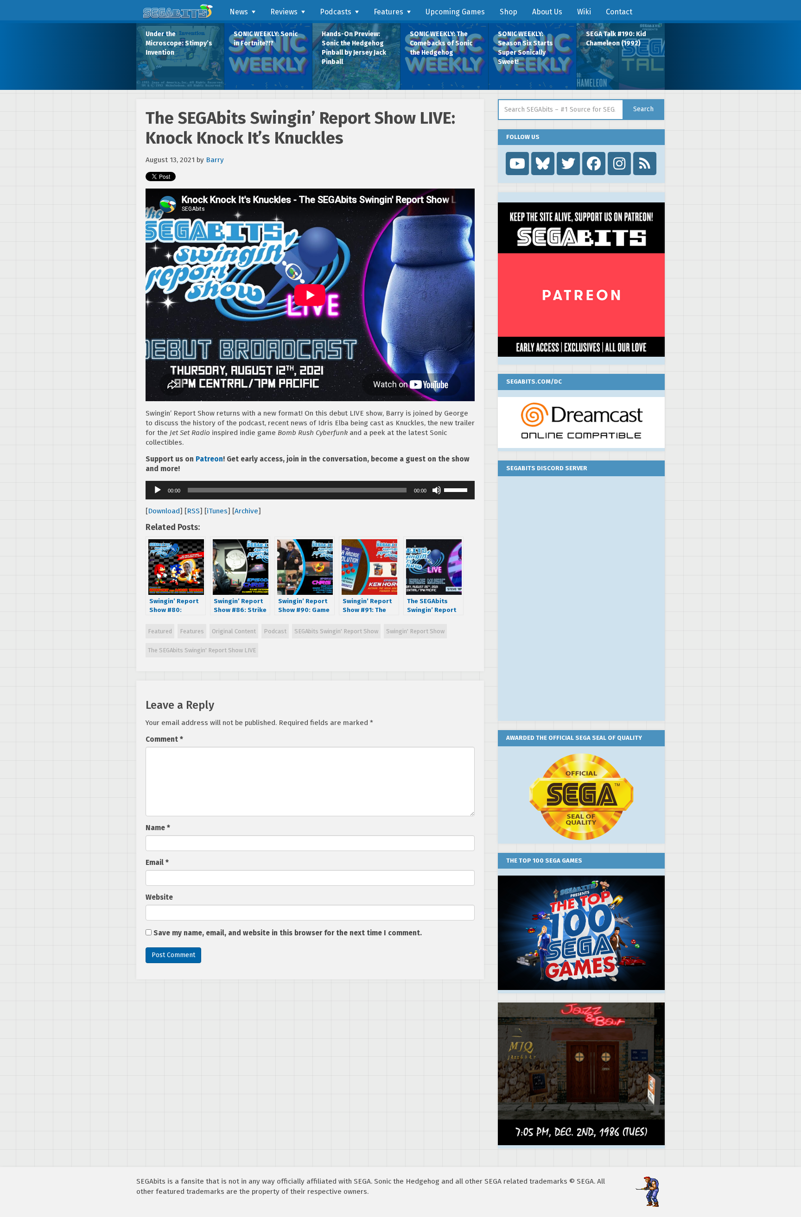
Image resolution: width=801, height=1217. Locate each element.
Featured (160, 631)
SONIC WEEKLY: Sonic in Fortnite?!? (266, 38)
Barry (215, 160)
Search (643, 109)
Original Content (234, 631)
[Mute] (436, 490)
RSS (193, 511)
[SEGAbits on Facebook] (593, 163)
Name (158, 828)
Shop (508, 11)
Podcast (275, 631)
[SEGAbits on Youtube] (517, 163)
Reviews (284, 11)
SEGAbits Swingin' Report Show (336, 631)
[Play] (157, 490)
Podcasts (335, 11)
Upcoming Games (455, 11)
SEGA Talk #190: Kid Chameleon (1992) (616, 38)
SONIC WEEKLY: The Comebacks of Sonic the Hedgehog (441, 43)
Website (159, 897)
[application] (310, 490)
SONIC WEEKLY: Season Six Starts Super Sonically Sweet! (525, 48)
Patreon (209, 459)
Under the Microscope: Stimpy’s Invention (179, 43)
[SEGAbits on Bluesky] (542, 163)
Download (164, 511)
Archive (246, 511)
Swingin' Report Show (415, 631)
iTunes (217, 511)
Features (388, 11)
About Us (547, 11)
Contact (619, 11)
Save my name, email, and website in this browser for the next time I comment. (287, 933)
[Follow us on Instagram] (619, 163)
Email (157, 862)
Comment (164, 739)
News (238, 11)
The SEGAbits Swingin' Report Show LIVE (202, 650)
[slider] (457, 489)
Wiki (584, 11)
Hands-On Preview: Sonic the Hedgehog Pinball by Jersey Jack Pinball (354, 48)
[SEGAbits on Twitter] (568, 163)
